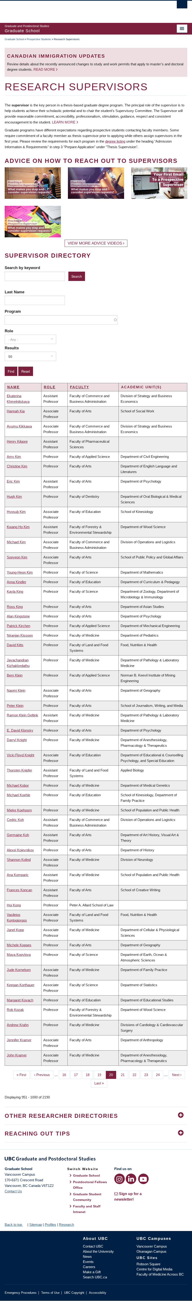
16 (66, 1075)
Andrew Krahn (18, 1025)
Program (13, 311)
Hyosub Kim (16, 512)
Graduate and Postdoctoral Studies (96, 1159)
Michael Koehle (18, 795)
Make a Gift (92, 1272)
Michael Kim (16, 542)
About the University (98, 1251)
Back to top (14, 1225)
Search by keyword (22, 268)
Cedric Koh (15, 820)
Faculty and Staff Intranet (86, 1209)
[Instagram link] (119, 1179)
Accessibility (97, 1292)
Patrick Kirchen (18, 626)
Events (88, 1262)
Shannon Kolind (19, 860)
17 (77, 1075)
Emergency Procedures (21, 1292)
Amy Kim (14, 457)
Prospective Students (39, 39)
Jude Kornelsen (19, 970)
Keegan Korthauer (20, 985)
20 (112, 1075)
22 (136, 1075)
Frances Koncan (19, 890)
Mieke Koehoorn (19, 810)
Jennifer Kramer (19, 1040)
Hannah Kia (16, 411)
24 (159, 1075)
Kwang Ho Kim (18, 527)
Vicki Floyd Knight (20, 755)
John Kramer (17, 1055)
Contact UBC (93, 1246)
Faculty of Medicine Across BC (160, 1274)
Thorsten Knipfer (19, 770)
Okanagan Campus (151, 1251)
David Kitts (15, 645)
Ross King (15, 607)
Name (13, 387)
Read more (44, 69)
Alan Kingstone (18, 616)
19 (101, 1075)
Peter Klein (15, 706)
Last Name (14, 292)
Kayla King (15, 591)
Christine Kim (17, 466)
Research (66, 1225)
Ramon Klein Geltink (22, 715)
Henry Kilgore (17, 441)
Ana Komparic (18, 875)
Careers (89, 1267)
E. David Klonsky (20, 730)
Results (12, 348)
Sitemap (35, 1225)
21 (124, 1075)
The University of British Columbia (82, 9)
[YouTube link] (143, 1179)
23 (147, 1075)
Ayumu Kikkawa (19, 426)
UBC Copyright (74, 1292)
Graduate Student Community (87, 1197)
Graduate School (14, 39)
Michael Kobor (18, 785)
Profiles (50, 1225)
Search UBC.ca (95, 1277)
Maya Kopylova (19, 955)
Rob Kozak (15, 1010)
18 (89, 1075)
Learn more (63, 122)
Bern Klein (14, 675)
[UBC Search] (182, 6)
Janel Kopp (15, 930)
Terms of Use (50, 1292)
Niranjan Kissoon (20, 635)
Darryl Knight (17, 740)
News (87, 1257)
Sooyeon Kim (17, 557)
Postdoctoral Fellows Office (90, 1184)
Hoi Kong (14, 905)
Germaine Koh (18, 835)
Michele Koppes (19, 945)
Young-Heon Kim (20, 572)
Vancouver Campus (152, 1246)
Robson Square (148, 1264)
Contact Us (13, 1191)
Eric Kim (13, 481)
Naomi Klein (16, 690)
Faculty (79, 387)
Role (9, 331)
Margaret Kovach (20, 1000)
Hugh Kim (14, 496)
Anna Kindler (16, 582)
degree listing (115, 141)
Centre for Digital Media (154, 1269)
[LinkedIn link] (131, 1179)
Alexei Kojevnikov (20, 850)
